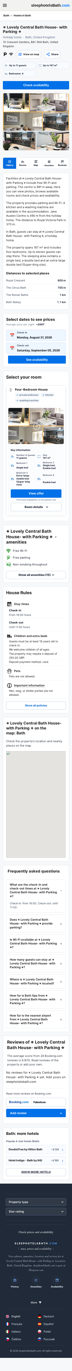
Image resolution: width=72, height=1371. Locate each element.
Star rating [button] (16, 1211)
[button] (28, 54)
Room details (34, 507)
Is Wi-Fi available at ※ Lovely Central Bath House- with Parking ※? (33, 943)
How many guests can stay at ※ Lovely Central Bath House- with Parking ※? (32, 963)
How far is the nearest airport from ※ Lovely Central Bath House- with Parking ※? (30, 1019)
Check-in (22, 332)
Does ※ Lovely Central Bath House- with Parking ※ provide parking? (31, 923)
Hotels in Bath (22, 15)
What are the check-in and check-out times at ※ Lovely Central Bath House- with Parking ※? (33, 890)
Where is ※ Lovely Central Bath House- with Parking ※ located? (32, 981)
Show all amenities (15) (34, 575)
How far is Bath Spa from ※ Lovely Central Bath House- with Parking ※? (32, 999)
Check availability (36, 85)
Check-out (23, 345)
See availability (37, 359)
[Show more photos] (36, 112)
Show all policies (36, 705)
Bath (6, 15)
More (36, 1302)
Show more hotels (36, 1172)
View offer (36, 493)
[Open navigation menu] (5, 5)
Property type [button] (18, 1202)
